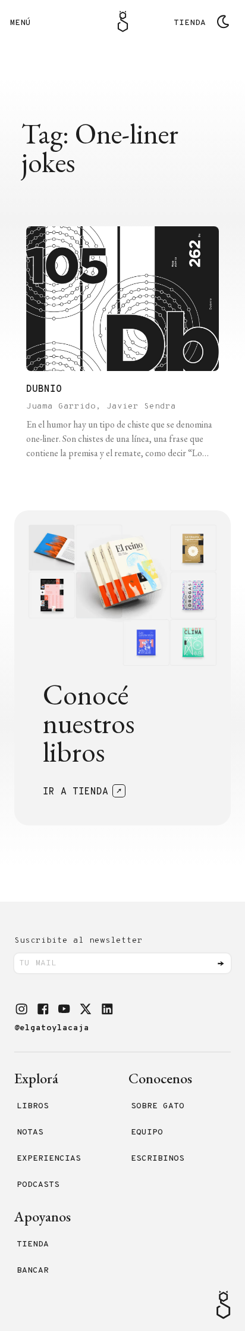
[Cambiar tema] (223, 21)
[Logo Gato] (122, 21)
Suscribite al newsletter (78, 941)
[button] (21, 1009)
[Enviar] (220, 963)
